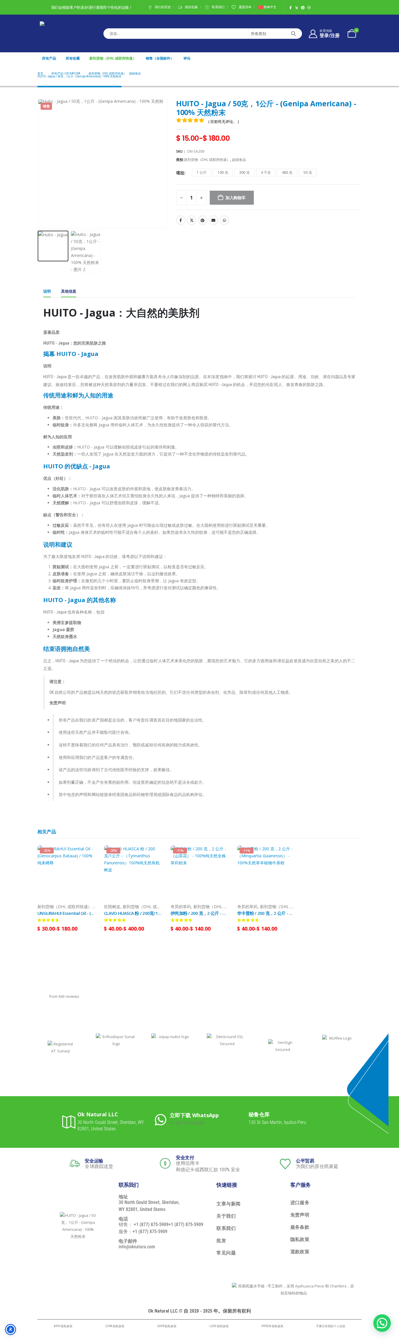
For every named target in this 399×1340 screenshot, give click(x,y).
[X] (297, 8)
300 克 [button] (244, 172)
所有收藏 (73, 58)
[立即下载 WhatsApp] (162, 1119)
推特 (191, 220)
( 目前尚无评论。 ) (223, 121)
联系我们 (218, 7)
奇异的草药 (181, 906)
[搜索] (293, 34)
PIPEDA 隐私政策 (272, 1326)
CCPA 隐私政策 (114, 1326)
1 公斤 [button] (202, 172)
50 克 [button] (307, 172)
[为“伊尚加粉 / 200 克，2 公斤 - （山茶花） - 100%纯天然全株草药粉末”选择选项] (219, 855)
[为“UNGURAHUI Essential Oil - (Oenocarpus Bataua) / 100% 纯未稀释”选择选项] (85, 855)
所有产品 (49, 58)
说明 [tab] (47, 291)
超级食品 (239, 159)
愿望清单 (245, 7)
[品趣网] (303, 8)
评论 (186, 58)
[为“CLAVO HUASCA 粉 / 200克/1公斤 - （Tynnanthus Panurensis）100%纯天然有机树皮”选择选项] (152, 855)
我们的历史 (163, 7)
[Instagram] (309, 8)
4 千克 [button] (266, 172)
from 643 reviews (64, 996)
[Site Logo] (54, 33)
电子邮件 (213, 220)
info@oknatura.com (137, 1246)
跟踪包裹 (191, 7)
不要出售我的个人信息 (330, 1326)
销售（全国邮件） (160, 58)
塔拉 (180, 172)
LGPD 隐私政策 (219, 1326)
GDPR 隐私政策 (166, 1326)
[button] (38, 163)
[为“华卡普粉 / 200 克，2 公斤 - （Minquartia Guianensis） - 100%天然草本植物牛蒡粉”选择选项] (285, 855)
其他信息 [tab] (68, 291)
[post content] (66, 874)
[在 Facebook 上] (290, 8)
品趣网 (202, 220)
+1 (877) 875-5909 (187, 1123)
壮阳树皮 (112, 906)
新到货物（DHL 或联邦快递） (112, 58)
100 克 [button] (223, 172)
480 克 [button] (287, 172)
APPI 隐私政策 (63, 1326)
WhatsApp (224, 220)
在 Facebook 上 (180, 220)
